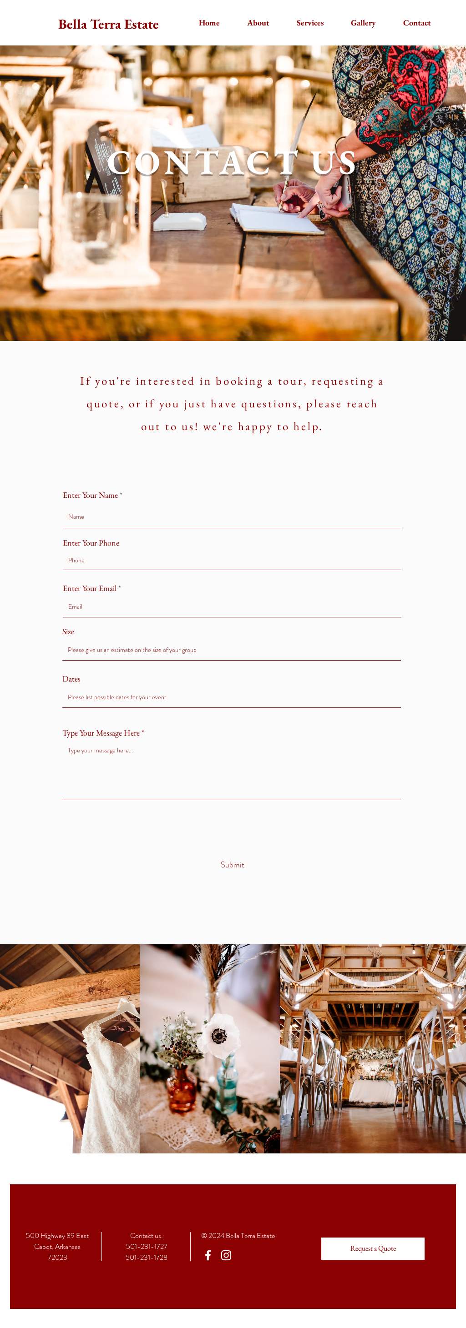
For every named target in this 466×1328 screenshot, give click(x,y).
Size (68, 631)
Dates (71, 679)
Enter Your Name (90, 495)
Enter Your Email (89, 588)
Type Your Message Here (101, 733)
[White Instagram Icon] (226, 1255)
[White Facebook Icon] (208, 1255)
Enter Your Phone (91, 543)
